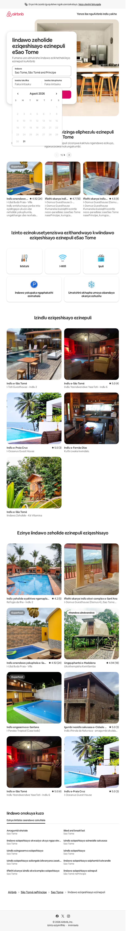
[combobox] (41, 72)
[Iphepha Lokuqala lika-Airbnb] (15, 14)
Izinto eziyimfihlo (56, 925)
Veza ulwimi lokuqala (89, 4)
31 (24, 141)
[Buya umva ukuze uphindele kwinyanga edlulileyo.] (18, 94)
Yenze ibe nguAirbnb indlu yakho (97, 14)
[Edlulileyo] (56, 155)
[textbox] (27, 84)
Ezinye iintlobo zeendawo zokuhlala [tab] (26, 820)
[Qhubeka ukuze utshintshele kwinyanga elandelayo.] (56, 94)
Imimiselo (73, 925)
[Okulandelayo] (69, 155)
